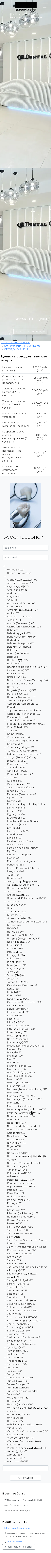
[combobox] (25, 566)
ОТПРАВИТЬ (25, 1477)
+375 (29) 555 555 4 (15, 1541)
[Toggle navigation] (45, 6)
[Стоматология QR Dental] (26, 6)
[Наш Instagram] (10, 14)
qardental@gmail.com (18, 1528)
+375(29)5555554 (26, 14)
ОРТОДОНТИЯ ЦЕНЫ (16, 349)
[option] (27, 569)
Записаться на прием (30, 331)
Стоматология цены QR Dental (22, 346)
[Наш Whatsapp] (13, 14)
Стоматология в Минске (15, 342)
